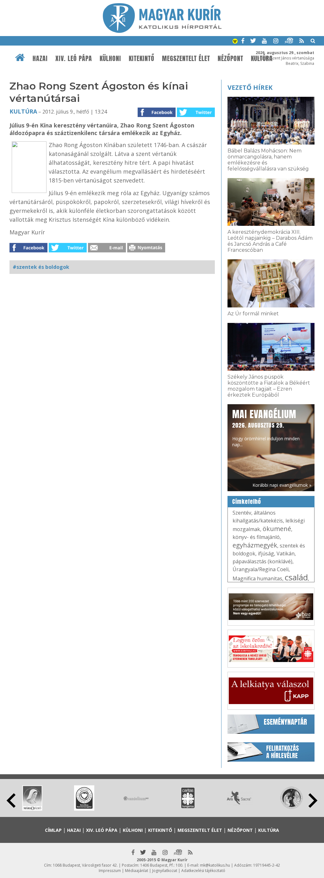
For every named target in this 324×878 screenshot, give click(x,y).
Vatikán (286, 553)
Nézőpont (230, 58)
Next (313, 800)
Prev (11, 800)
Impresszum (110, 870)
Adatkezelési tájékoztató (203, 870)
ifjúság (266, 553)
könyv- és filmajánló (256, 537)
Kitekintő (141, 58)
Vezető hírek (249, 87)
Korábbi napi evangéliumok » (281, 485)
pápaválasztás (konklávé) (262, 561)
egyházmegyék (255, 545)
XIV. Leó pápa (73, 58)
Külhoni (110, 58)
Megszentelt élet (186, 58)
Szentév (242, 512)
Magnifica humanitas (257, 578)
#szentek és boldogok (41, 266)
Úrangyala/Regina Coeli (261, 569)
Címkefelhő (246, 502)
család (296, 577)
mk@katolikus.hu (215, 865)
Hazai (40, 58)
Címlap (53, 830)
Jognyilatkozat (164, 870)
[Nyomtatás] (146, 250)
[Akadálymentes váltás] (235, 41)
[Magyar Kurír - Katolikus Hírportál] (162, 31)
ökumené (277, 528)
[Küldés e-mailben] (107, 250)
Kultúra (23, 111)
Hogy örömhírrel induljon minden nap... (266, 427)
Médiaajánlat (136, 870)
